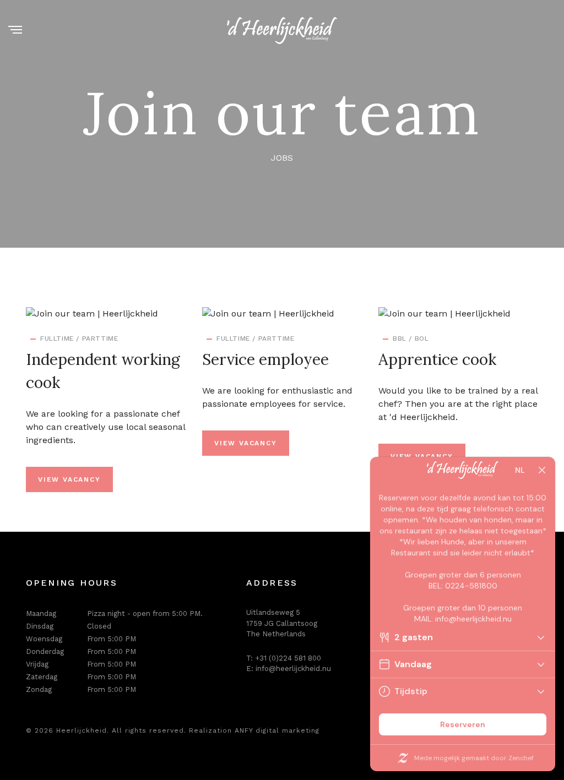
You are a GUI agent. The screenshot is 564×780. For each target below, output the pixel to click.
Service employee (265, 359)
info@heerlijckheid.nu (293, 668)
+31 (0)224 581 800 (288, 658)
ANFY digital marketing (277, 730)
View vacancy (69, 479)
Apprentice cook (437, 359)
